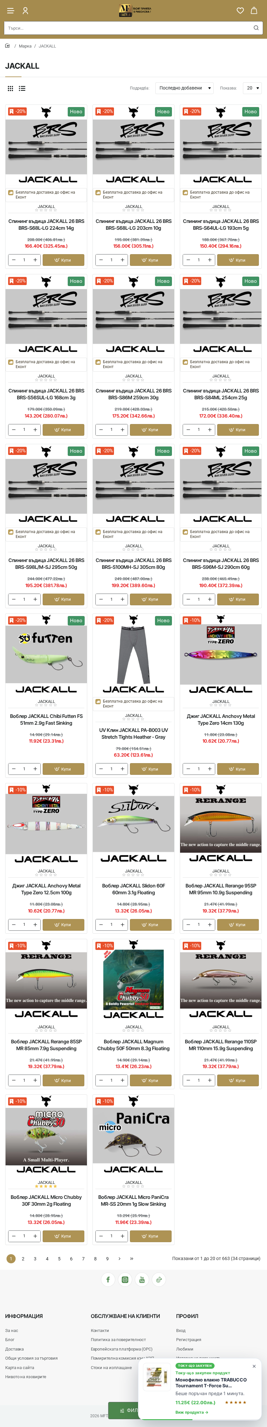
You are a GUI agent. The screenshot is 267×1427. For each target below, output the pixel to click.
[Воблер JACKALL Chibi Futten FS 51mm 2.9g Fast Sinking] (46, 654)
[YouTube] (142, 1279)
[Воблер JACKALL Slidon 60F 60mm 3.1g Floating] (133, 824)
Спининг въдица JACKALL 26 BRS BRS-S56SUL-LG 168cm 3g (46, 394)
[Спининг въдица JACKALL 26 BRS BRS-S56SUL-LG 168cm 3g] (46, 315)
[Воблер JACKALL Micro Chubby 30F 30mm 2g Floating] (46, 1135)
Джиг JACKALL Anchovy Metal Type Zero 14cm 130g (221, 719)
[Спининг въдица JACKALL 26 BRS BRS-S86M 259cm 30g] (133, 315)
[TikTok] (159, 1279)
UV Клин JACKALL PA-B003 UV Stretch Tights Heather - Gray (133, 733)
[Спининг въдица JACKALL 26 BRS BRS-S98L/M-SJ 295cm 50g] (46, 485)
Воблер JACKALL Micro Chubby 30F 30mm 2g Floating (46, 1200)
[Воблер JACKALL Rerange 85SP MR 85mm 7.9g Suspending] (46, 980)
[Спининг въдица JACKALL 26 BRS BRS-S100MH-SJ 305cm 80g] (133, 485)
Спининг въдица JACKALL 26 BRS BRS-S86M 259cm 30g (134, 394)
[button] (63, 260)
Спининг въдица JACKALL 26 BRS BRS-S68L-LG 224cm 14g (46, 224)
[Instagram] (125, 1279)
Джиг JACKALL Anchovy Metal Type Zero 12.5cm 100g (46, 889)
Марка (25, 46)
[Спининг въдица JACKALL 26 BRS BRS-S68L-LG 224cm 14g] (46, 145)
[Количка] (253, 10)
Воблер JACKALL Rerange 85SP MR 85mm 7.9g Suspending (46, 1044)
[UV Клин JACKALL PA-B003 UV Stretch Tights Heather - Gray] (133, 654)
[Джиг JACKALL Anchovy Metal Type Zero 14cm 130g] (220, 654)
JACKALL (46, 206)
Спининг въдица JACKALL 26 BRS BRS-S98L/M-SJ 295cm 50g (46, 563)
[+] (35, 260)
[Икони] (10, 88)
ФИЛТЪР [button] (137, 1410)
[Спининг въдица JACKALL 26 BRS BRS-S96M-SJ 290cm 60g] (220, 485)
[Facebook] (108, 1279)
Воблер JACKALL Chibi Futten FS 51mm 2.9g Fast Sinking (46, 719)
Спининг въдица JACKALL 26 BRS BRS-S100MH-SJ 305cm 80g (134, 563)
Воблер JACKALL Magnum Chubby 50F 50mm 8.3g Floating (133, 1044)
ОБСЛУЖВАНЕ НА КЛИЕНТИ (125, 1316)
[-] (13, 260)
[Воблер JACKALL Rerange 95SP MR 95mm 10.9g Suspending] (220, 824)
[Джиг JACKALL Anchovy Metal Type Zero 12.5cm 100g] (46, 824)
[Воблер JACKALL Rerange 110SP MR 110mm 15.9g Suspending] (220, 980)
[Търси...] (256, 27)
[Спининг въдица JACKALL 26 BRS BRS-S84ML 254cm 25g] (220, 315)
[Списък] (22, 88)
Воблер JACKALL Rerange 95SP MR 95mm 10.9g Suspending (221, 889)
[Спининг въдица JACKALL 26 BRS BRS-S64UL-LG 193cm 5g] (220, 145)
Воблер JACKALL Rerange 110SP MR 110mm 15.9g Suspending (221, 1044)
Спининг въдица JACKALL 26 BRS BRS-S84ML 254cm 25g (221, 394)
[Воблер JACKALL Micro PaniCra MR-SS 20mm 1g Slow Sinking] (133, 1135)
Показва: (228, 88)
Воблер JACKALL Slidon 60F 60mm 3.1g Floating (133, 889)
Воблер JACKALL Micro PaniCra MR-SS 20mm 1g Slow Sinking (133, 1200)
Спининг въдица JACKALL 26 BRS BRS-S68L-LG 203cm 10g (134, 224)
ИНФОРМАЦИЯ (24, 1316)
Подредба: (139, 88)
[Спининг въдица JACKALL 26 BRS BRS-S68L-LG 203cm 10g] (133, 145)
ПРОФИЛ (187, 1316)
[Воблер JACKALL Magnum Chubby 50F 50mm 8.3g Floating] (133, 980)
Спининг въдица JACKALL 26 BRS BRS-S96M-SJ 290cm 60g (221, 563)
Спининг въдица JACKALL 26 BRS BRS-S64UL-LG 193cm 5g (221, 224)
